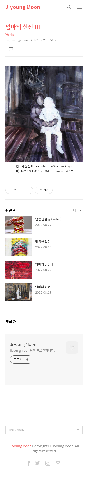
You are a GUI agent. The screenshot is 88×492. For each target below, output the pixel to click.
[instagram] (47, 464)
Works (9, 34)
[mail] (58, 464)
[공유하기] (22, 190)
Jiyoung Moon (22, 7)
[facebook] (29, 464)
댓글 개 (10, 321)
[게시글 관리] (28, 190)
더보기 (78, 210)
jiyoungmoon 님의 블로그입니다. (32, 350)
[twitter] (37, 464)
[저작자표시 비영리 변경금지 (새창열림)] (59, 190)
